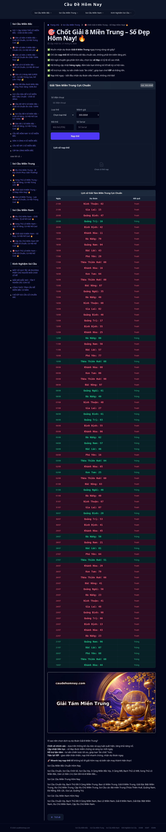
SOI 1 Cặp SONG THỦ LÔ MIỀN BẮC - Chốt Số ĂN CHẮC (25, 31)
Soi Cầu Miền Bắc (42, 13)
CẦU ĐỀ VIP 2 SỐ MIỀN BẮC (24, 145)
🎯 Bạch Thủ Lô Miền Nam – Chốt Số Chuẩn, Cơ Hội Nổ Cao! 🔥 (24, 253)
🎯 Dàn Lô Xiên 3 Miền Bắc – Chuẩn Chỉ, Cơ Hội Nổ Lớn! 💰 (25, 48)
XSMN (153, 828)
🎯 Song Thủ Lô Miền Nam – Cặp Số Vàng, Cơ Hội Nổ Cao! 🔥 (24, 226)
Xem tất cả (15, 157)
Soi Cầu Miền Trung (67, 13)
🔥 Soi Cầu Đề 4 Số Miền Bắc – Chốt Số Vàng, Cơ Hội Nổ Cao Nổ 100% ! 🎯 (25, 116)
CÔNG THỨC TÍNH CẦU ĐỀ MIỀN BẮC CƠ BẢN (23, 288)
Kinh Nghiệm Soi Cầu (120, 13)
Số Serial (81, 121)
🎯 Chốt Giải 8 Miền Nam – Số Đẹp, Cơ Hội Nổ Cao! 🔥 (25, 234)
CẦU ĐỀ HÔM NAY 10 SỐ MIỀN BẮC (25, 134)
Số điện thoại (57, 97)
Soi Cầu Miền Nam (93, 13)
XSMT (147, 828)
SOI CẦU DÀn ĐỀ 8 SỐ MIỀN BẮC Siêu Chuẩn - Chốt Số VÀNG (24, 96)
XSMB (141, 828)
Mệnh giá (81, 109)
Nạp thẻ (75, 136)
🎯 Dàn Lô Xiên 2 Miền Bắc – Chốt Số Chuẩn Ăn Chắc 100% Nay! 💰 (25, 57)
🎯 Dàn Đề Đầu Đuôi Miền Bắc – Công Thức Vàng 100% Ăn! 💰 (25, 87)
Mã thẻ (54, 121)
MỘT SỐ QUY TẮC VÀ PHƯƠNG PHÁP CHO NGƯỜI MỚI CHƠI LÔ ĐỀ (25, 272)
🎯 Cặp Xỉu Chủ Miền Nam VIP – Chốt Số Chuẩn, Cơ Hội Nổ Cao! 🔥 (25, 243)
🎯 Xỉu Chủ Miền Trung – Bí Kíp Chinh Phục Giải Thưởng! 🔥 (25, 172)
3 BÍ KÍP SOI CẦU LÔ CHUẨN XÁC (24, 295)
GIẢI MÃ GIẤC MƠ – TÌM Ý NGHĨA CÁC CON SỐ (23, 281)
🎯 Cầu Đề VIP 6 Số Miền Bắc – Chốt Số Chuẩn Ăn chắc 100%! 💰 (25, 106)
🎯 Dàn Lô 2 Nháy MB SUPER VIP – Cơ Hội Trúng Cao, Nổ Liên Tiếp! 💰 (24, 77)
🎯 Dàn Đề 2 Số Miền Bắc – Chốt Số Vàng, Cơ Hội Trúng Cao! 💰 (24, 126)
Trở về (57, 817)
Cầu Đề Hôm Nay (83, 4)
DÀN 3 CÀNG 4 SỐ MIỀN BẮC (24, 140)
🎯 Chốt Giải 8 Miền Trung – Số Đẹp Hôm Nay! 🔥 (24, 191)
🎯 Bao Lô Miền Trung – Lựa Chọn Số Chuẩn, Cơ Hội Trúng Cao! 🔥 (25, 199)
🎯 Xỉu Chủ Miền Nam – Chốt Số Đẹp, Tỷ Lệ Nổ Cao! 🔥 (24, 217)
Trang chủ (54, 25)
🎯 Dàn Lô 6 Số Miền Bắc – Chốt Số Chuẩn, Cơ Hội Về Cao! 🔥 (25, 67)
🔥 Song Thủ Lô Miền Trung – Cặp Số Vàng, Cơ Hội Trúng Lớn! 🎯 (25, 182)
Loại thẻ (55, 109)
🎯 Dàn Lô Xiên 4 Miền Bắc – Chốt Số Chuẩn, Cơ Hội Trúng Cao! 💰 (25, 40)
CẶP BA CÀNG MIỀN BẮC (23, 150)
